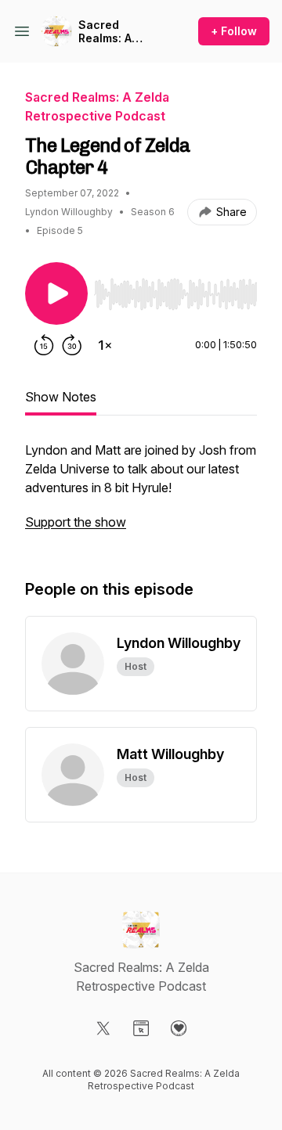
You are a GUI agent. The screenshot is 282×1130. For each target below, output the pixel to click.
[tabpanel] (141, 494)
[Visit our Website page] (141, 1028)
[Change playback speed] (105, 345)
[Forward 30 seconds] (72, 345)
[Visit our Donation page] (178, 1028)
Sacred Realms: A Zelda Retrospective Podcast (117, 31)
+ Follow (234, 31)
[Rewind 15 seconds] (44, 345)
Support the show (75, 522)
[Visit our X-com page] (103, 1028)
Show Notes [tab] (60, 397)
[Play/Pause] (56, 293)
